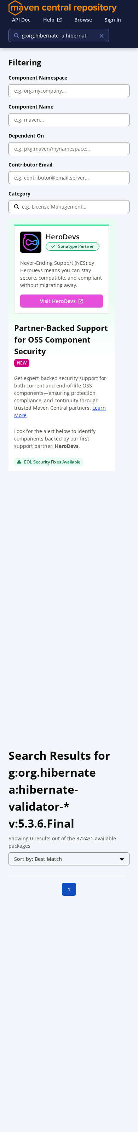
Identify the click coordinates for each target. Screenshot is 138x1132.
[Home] (69, 8)
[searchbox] (54, 35)
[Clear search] (101, 35)
